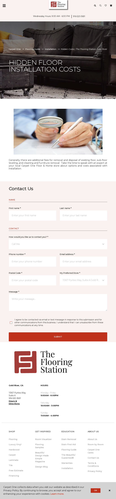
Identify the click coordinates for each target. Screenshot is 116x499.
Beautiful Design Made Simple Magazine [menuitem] (42, 457)
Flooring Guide (32, 49)
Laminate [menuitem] (13, 460)
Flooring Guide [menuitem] (68, 449)
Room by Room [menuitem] (96, 444)
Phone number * (17, 254)
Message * (14, 292)
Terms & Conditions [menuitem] (93, 464)
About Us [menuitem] (92, 439)
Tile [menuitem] (11, 465)
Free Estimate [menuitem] (16, 470)
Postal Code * (15, 273)
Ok (95, 490)
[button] (100, 6)
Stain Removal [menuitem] (68, 439)
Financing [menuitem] (14, 475)
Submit (58, 336)
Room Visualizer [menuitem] (43, 439)
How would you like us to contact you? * (28, 237)
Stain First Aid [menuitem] (68, 444)
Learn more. (57, 494)
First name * (15, 208)
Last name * (65, 208)
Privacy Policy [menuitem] (95, 471)
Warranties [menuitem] (67, 463)
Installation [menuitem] (67, 468)
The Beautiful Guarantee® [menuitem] (68, 456)
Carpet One (15, 49)
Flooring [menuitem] (13, 439)
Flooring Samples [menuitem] (39, 446)
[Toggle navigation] (4, 5)
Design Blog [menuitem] (41, 466)
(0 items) (111, 5)
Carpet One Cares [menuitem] (94, 451)
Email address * (67, 254)
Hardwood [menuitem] (14, 449)
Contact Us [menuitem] (93, 458)
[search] (95, 6)
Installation (50, 49)
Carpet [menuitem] (12, 455)
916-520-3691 (79, 16)
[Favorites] (105, 6)
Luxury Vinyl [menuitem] (15, 444)
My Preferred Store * (70, 273)
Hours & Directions (14, 402)
